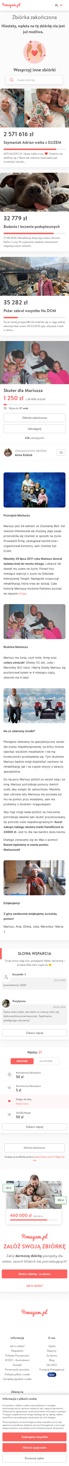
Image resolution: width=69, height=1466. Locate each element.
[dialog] (34, 1430)
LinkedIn (40, 1320)
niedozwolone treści (43, 1156)
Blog (51, 1360)
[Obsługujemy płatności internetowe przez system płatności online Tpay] (51, 1374)
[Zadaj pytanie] (61, 452)
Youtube (62, 1320)
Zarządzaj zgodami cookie (17, 1379)
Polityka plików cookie (17, 1374)
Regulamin (17, 1350)
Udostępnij (34, 429)
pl (56, 5)
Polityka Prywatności (17, 1355)
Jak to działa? (34, 1286)
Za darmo (52, 1355)
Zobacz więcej (34, 1033)
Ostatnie (22, 1061)
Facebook (6, 1320)
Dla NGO (52, 1365)
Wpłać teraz (22, 1103)
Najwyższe (46, 1061)
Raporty (51, 1350)
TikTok (51, 1320)
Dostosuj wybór (34, 1458)
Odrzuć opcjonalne (34, 1447)
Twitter (17, 1320)
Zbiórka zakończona (34, 418)
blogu (22, 593)
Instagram (29, 1320)
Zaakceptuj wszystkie (35, 1437)
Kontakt (17, 1365)
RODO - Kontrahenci (17, 1360)
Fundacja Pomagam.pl (51, 1369)
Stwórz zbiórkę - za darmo (35, 1274)
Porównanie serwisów (17, 1369)
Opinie (52, 1346)
